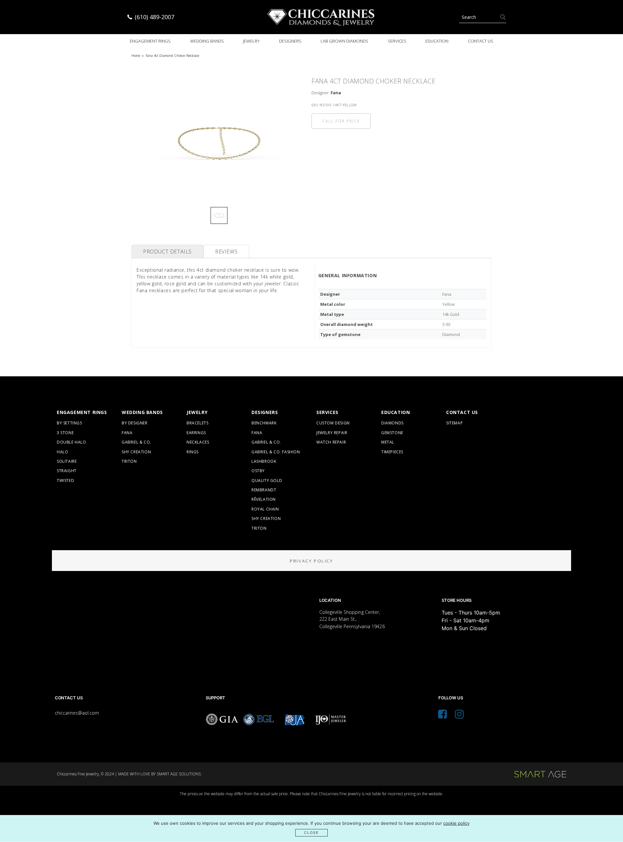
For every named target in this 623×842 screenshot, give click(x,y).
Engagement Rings (150, 41)
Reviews (226, 251)
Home (135, 55)
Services (397, 41)
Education (436, 41)
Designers (290, 41)
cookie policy (456, 823)
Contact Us (480, 41)
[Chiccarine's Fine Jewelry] (321, 17)
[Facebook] (442, 716)
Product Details (167, 251)
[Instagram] (459, 716)
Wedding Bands (207, 41)
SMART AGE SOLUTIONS (179, 774)
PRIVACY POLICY (311, 561)
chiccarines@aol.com (77, 713)
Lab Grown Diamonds (344, 41)
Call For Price (341, 121)
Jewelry (251, 41)
